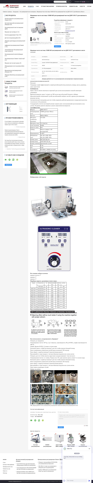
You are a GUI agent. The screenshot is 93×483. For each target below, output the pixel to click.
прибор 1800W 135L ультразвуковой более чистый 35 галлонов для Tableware (47, 470)
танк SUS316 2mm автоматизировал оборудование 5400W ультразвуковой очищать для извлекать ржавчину (26, 464)
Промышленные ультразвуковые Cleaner (48, 459)
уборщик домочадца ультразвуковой (15, 41)
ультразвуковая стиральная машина (58, 405)
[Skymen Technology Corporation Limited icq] (18, 159)
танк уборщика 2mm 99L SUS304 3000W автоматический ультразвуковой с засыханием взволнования (26, 468)
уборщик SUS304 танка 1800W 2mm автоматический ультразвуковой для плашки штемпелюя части (26, 472)
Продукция (15, 11)
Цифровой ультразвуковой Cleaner (14, 45)
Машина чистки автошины (12, 63)
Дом (24, 6)
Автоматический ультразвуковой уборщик (24, 460)
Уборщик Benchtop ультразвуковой (14, 75)
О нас (37, 6)
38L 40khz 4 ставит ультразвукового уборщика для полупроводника (47, 467)
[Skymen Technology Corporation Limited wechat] (14, 159)
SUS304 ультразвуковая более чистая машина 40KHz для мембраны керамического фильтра (47, 445)
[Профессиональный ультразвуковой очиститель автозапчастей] (6, 87)
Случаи (89, 6)
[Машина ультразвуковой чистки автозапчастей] (6, 91)
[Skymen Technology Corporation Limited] (11, 6)
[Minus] (89, 449)
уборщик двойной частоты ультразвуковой (41, 405)
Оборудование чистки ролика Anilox (14, 66)
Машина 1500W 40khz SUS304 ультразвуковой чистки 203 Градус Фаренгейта (71, 445)
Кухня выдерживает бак (11, 35)
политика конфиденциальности (15, 481)
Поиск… (68, 1)
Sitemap (5, 473)
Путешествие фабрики (47, 6)
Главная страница (7, 11)
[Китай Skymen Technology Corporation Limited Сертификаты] (9, 109)
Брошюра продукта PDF (70, 30)
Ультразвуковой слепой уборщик (14, 54)
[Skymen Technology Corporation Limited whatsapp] (10, 159)
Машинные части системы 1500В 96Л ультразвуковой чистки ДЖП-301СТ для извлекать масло (41, 43)
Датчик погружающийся (11, 38)
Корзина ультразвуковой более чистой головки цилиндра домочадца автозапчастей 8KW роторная (83, 445)
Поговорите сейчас (78, 1)
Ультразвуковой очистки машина (28, 11)
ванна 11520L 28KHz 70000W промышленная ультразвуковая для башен (59, 445)
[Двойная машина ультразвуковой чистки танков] (6, 95)
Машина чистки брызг (11, 32)
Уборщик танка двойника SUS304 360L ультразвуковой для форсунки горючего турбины (48, 463)
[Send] (89, 480)
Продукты (31, 6)
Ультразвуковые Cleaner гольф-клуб (15, 58)
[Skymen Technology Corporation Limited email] (6, 159)
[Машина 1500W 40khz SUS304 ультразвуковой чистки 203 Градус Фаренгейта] (71, 438)
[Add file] (64, 480)
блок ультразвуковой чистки (72, 405)
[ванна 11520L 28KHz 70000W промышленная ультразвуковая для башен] (59, 438)
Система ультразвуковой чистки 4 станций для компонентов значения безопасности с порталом (35, 445)
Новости (82, 6)
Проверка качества (61, 6)
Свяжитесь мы (73, 6)
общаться (57, 46)
